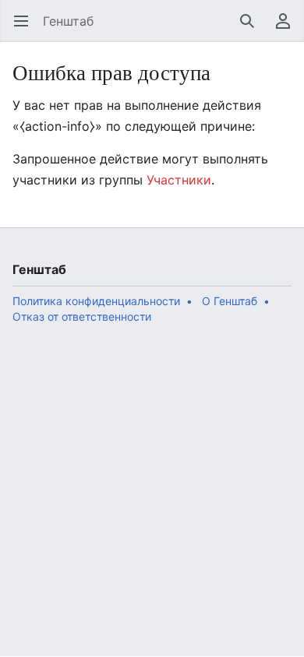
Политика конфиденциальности (96, 300)
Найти (252, 29)
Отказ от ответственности (81, 316)
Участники (179, 180)
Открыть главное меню (26, 29)
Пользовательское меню (288, 29)
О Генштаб (229, 300)
